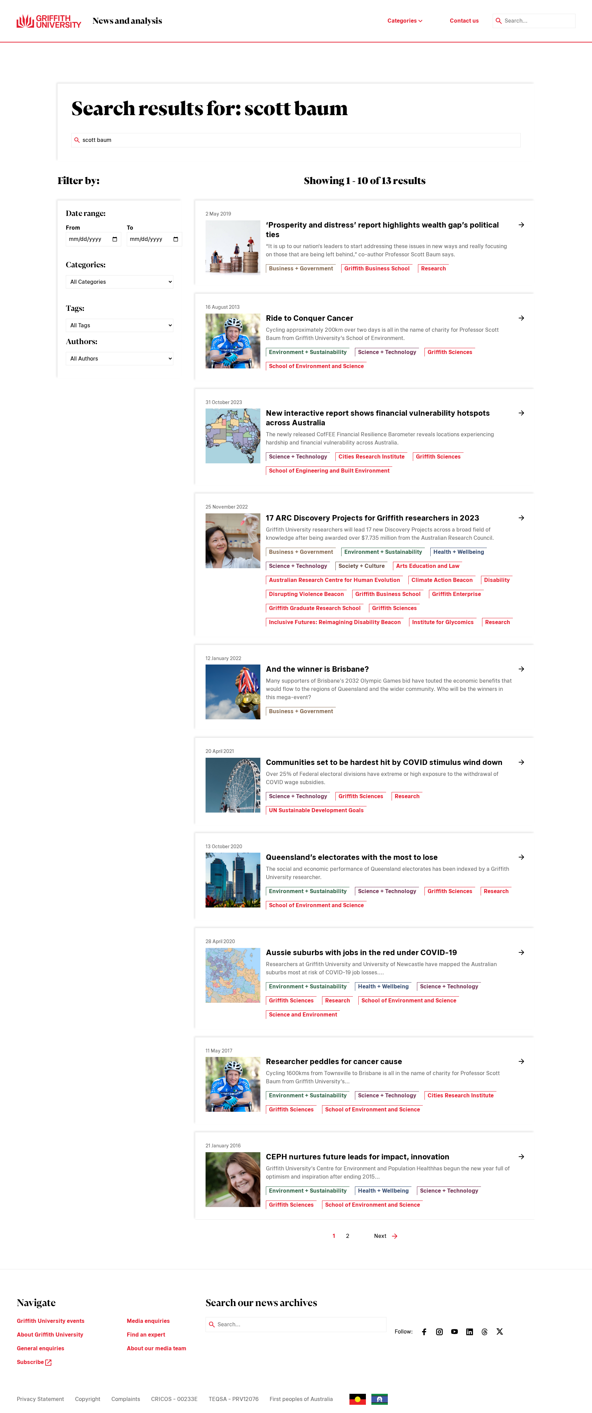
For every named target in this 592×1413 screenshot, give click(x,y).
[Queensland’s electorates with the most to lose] (233, 880)
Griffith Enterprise (456, 594)
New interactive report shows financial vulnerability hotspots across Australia (378, 418)
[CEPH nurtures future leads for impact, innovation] (233, 1179)
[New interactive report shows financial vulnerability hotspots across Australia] (233, 436)
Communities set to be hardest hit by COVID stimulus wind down (384, 762)
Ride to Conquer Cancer (309, 318)
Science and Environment (303, 1014)
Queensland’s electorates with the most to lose (352, 857)
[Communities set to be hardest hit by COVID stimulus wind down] (233, 785)
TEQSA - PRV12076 (234, 1399)
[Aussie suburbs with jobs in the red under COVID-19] (233, 975)
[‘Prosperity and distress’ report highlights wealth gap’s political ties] (233, 247)
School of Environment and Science (316, 366)
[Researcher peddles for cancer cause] (233, 1084)
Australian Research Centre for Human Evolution (334, 580)
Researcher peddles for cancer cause (334, 1061)
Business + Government (301, 268)
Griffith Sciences (450, 352)
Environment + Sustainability (308, 352)
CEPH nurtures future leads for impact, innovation (357, 1156)
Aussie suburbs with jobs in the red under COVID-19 (361, 952)
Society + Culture (361, 566)
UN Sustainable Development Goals (316, 810)
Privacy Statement (40, 1399)
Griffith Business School (377, 268)
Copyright (87, 1399)
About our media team (156, 1348)
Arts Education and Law (427, 566)
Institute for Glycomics (443, 622)
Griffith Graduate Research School (315, 608)
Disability (497, 580)
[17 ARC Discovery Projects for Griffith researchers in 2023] (233, 540)
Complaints (125, 1399)
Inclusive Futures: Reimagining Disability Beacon (335, 622)
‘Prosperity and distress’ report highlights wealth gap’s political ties (382, 229)
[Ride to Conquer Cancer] (233, 341)
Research (433, 268)
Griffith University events (51, 1321)
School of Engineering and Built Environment (329, 470)
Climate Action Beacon (442, 580)
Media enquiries (148, 1321)
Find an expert (146, 1334)
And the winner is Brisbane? (317, 669)
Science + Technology (387, 352)
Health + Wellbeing (458, 552)
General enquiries (40, 1348)
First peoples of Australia (301, 1399)
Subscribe (31, 1362)
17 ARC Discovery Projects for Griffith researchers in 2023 (372, 517)
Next (380, 1236)
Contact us (464, 20)
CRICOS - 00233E (174, 1399)
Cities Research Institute (371, 456)
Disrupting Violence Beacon (306, 594)
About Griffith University (50, 1334)
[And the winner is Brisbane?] (233, 692)
